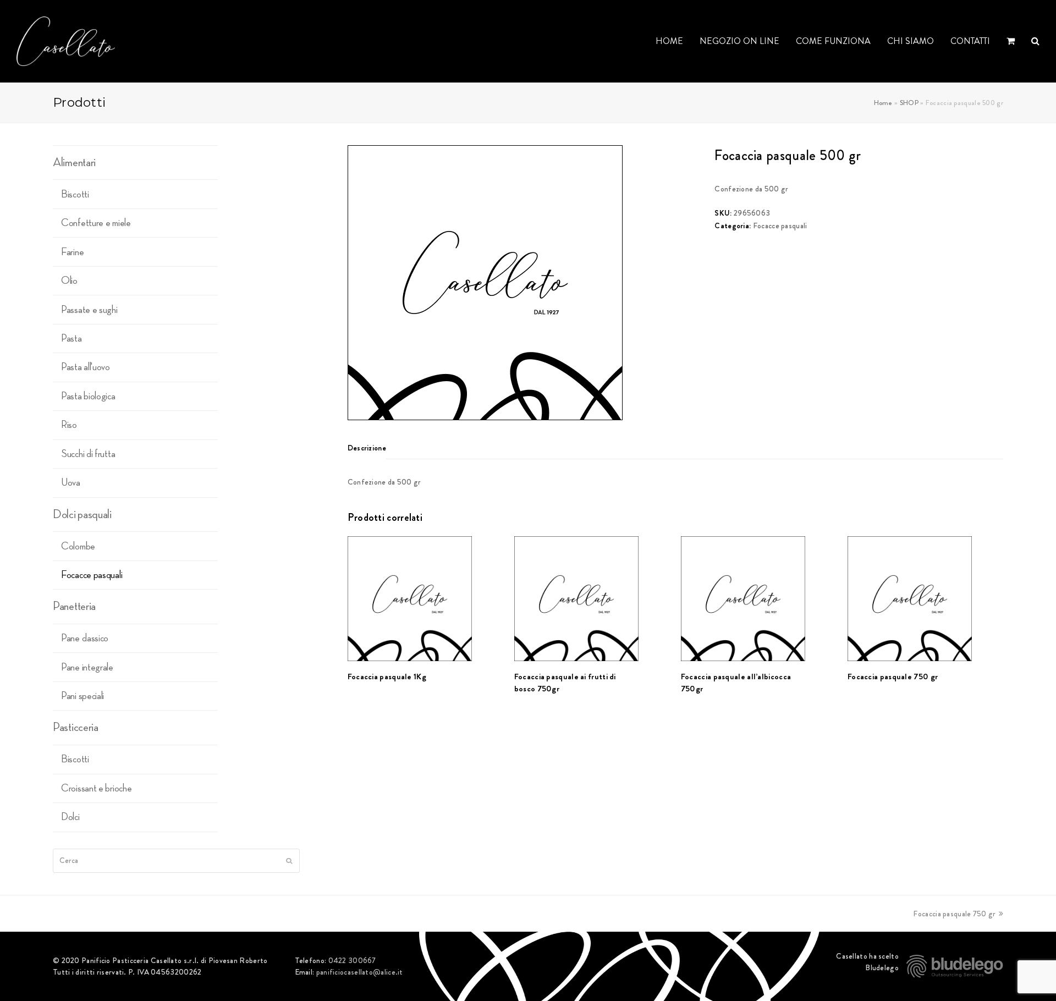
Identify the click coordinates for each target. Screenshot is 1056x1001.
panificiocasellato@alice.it (359, 971)
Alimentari (74, 162)
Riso (69, 424)
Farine (72, 251)
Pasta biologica (88, 396)
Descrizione (367, 447)
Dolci (70, 816)
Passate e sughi (89, 309)
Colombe (78, 546)
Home (883, 103)
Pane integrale (87, 667)
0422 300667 (352, 960)
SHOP (909, 103)
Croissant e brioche (96, 788)
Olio (69, 280)
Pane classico (84, 638)
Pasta (71, 338)
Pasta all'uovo (85, 366)
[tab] (367, 448)
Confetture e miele (96, 222)
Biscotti (75, 194)
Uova (70, 482)
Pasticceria (75, 727)
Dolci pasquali (82, 514)
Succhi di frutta (88, 453)
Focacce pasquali (780, 225)
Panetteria (74, 606)
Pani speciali (82, 695)
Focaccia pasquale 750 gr (954, 913)
